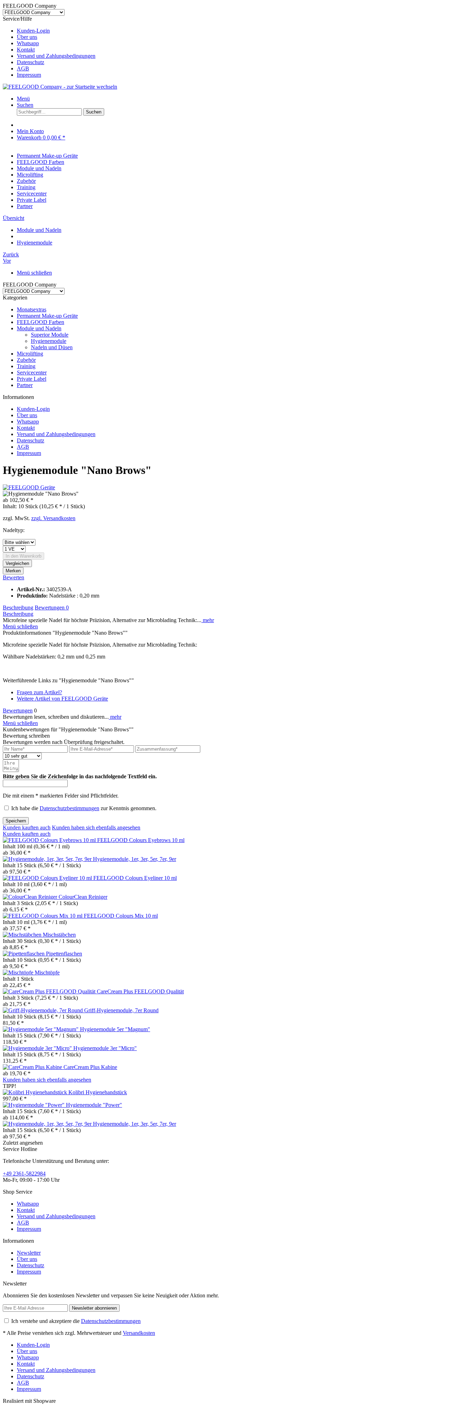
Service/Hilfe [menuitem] (49, 47)
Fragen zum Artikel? (39, 692)
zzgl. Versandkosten (53, 518)
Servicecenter (32, 372)
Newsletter (29, 1253)
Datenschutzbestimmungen (69, 808)
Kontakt (26, 50)
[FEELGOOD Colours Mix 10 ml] (43, 916)
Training (26, 366)
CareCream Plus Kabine (90, 1067)
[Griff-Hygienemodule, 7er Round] (43, 1010)
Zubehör (26, 360)
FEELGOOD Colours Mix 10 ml (121, 916)
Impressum (29, 75)
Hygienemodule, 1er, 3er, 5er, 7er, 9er (134, 859)
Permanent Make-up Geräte (47, 316)
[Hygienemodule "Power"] (34, 1105)
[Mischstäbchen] (23, 935)
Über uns (27, 37)
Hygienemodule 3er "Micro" (105, 1048)
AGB (23, 68)
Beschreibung (18, 608)
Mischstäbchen (59, 935)
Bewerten (13, 577)
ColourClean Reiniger (83, 897)
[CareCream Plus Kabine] (33, 1067)
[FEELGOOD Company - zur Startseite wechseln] (60, 87)
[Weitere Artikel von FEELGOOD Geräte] (29, 487)
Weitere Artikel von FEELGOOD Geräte (62, 699)
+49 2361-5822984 (24, 1174)
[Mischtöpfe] (19, 972)
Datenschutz (30, 62)
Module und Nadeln (39, 328)
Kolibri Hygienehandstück (97, 1092)
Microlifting (30, 354)
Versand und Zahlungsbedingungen (56, 56)
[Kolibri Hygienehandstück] (35, 1092)
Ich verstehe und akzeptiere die (76, 1321)
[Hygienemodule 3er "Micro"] (38, 1048)
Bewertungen (52, 608)
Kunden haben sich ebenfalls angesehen (96, 827)
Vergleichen (17, 563)
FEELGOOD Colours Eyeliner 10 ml (135, 878)
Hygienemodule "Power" (94, 1105)
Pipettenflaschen (64, 954)
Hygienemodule (48, 341)
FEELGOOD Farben (40, 322)
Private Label (31, 379)
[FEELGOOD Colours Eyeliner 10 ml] (48, 878)
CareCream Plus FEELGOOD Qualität (140, 991)
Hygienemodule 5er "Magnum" (115, 1029)
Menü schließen (34, 273)
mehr (207, 620)
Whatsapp (28, 43)
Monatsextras (31, 309)
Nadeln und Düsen (52, 347)
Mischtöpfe (47, 972)
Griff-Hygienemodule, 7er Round (121, 1010)
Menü (23, 99)
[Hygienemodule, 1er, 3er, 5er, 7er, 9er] (48, 859)
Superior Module (49, 335)
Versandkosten (139, 1333)
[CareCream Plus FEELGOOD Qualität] (50, 991)
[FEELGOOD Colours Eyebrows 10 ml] (50, 840)
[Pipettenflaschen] (24, 954)
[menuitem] (231, 31)
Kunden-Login (33, 31)
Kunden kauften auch (27, 827)
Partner (25, 385)
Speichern (16, 820)
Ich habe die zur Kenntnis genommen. (83, 808)
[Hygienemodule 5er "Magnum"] (41, 1029)
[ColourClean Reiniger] (31, 897)
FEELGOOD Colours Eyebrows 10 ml (141, 840)
